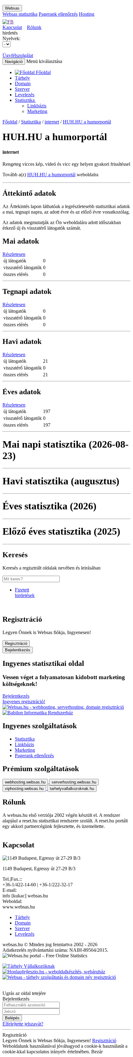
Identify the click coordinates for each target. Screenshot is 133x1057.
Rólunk (34, 27)
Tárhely (22, 78)
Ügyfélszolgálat (17, 55)
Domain (23, 83)
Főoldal (9, 121)
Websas (12, 8)
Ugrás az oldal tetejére (24, 993)
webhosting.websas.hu (25, 782)
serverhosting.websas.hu (74, 782)
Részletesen (13, 254)
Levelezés (24, 94)
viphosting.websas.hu (24, 788)
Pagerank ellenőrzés (58, 14)
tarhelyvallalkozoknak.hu (72, 788)
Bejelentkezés (17, 650)
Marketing (37, 111)
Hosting (86, 14)
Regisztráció (16, 643)
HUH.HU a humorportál (87, 121)
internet (52, 121)
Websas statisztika (19, 14)
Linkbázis (36, 105)
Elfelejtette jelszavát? (22, 1023)
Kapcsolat (12, 27)
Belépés (12, 1018)
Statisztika (25, 100)
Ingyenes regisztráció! (23, 701)
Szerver (22, 89)
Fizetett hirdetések (25, 592)
